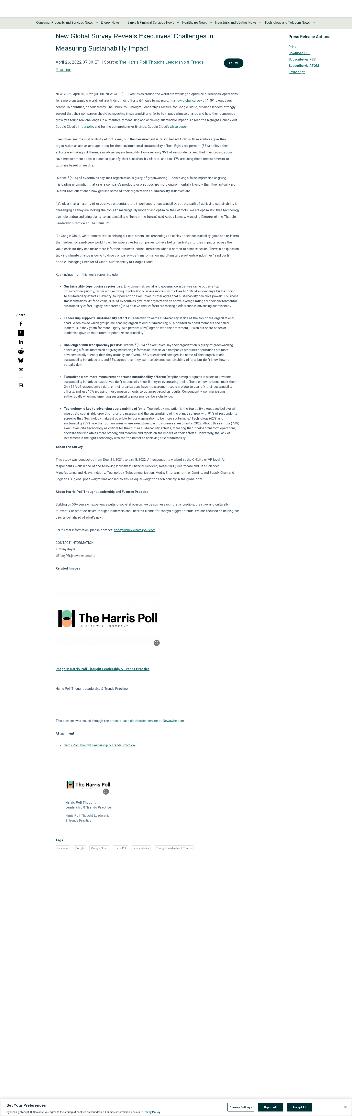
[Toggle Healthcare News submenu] (211, 23)
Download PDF (299, 53)
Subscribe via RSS (302, 59)
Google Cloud (99, 848)
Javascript (297, 72)
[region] (176, 1107)
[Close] (345, 1107)
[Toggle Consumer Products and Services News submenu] (97, 23)
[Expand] (157, 643)
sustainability (141, 848)
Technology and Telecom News (287, 22)
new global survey (189, 100)
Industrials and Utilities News (235, 22)
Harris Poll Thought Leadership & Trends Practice (99, 745)
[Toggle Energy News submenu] (123, 23)
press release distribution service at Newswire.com (147, 721)
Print (292, 47)
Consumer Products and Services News (64, 22)
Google (79, 848)
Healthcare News (194, 22)
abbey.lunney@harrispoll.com (134, 530)
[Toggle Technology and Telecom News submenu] (314, 23)
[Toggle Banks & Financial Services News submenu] (178, 23)
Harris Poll (120, 848)
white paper (178, 127)
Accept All (299, 1106)
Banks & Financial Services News (151, 22)
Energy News (110, 22)
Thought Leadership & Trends (174, 848)
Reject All (270, 1106)
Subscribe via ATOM (304, 66)
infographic (86, 127)
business (62, 848)
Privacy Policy (151, 1111)
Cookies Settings (241, 1106)
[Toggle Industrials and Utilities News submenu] (260, 23)
